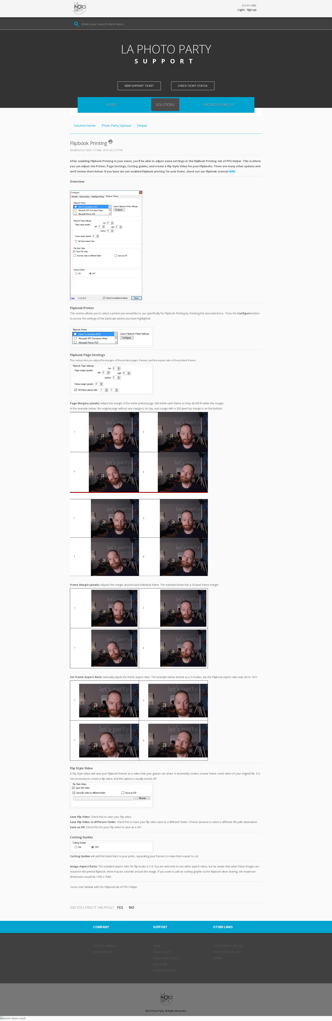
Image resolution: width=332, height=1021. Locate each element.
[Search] (76, 24)
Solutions (165, 104)
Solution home (85, 125)
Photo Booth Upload (227, 946)
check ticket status (166, 958)
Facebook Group (219, 104)
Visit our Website (104, 946)
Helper (142, 125)
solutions (160, 964)
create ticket (162, 952)
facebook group (164, 970)
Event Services (103, 952)
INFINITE (217, 958)
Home (111, 104)
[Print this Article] (110, 142)
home (157, 946)
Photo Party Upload (116, 125)
